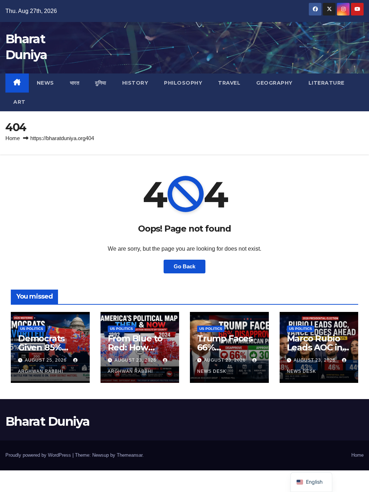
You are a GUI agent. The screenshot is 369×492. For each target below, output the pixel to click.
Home (12, 138)
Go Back (184, 266)
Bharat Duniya (47, 421)
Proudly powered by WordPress (38, 455)
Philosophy (183, 83)
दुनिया (100, 83)
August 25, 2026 (46, 360)
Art (19, 102)
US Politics (31, 329)
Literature (326, 83)
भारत (75, 83)
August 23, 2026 (136, 360)
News (45, 83)
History (135, 83)
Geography (274, 83)
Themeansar (129, 455)
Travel (229, 83)
